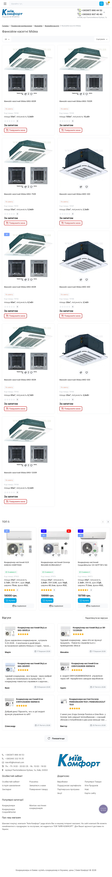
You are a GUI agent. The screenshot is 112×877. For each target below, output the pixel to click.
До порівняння (20, 606)
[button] (103, 522)
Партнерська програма (68, 789)
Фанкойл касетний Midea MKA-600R (20, 101)
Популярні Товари (93, 781)
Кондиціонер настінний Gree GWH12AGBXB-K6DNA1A (84, 664)
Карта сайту (90, 793)
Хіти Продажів (91, 785)
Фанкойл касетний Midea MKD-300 (74, 194)
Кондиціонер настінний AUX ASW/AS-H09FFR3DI (16, 563)
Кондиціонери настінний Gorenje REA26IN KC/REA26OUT (55, 563)
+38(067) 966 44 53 (91, 10)
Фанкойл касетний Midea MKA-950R (20, 380)
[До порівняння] (25, 94)
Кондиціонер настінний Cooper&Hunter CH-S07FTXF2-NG (92, 563)
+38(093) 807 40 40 (91, 14)
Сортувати (100, 39)
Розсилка (33, 781)
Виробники (62, 781)
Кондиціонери (8, 805)
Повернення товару (38, 789)
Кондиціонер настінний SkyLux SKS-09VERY (32, 664)
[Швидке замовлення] (16, 555)
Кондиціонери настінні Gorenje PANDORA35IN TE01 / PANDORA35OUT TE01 (87, 702)
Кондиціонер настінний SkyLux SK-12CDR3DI (89, 628)
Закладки (6, 789)
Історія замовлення (11, 785)
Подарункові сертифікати (69, 785)
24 (6, 39)
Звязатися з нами (37, 785)
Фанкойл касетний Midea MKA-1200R (20, 472)
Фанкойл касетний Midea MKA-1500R (75, 101)
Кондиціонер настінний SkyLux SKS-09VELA (32, 628)
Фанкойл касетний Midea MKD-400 (74, 287)
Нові (87, 789)
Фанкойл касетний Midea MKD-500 (74, 380)
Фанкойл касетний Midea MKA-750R (20, 194)
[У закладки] (31, 94)
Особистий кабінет (11, 781)
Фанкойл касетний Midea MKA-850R (20, 287)
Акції (59, 793)
